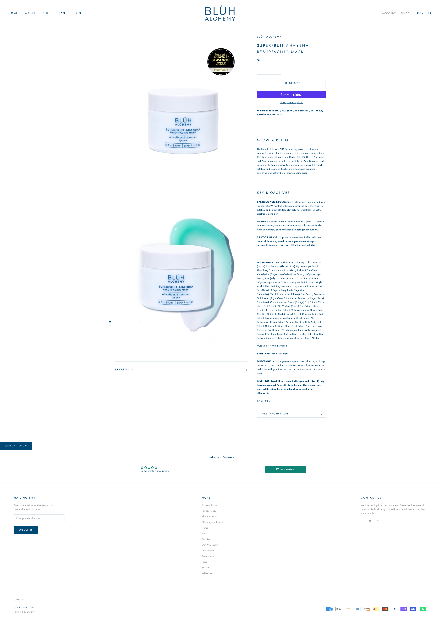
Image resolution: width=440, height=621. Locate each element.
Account (389, 13)
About (30, 13)
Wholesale (207, 573)
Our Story (207, 539)
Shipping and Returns (213, 522)
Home (13, 13)
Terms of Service (210, 505)
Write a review (16, 445)
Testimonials (208, 556)
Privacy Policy (209, 510)
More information (274, 413)
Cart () (424, 13)
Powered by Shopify (24, 611)
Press (204, 562)
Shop (47, 13)
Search (406, 13)
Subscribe (26, 529)
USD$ (17, 599)
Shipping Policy (210, 516)
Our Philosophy (210, 545)
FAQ (62, 13)
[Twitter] (370, 521)
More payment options (291, 102)
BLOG (77, 13)
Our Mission (208, 550)
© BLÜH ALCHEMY (24, 607)
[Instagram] (378, 521)
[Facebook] (362, 521)
